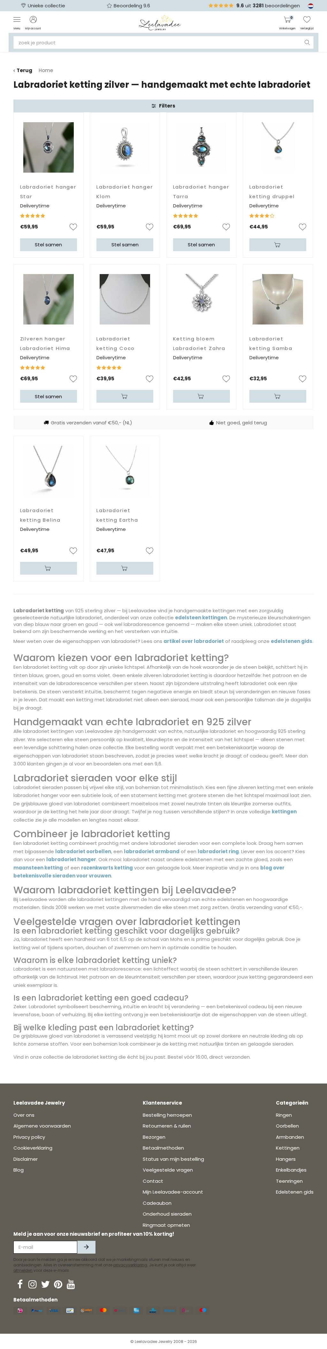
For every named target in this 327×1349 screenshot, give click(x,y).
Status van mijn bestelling (173, 1159)
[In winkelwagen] (277, 244)
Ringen (284, 1115)
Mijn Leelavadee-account (173, 1192)
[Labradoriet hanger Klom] (125, 147)
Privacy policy (29, 1137)
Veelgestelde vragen (168, 1169)
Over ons (23, 1115)
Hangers (286, 1159)
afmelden (23, 1270)
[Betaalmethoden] (20, 1311)
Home (46, 70)
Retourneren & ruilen (167, 1125)
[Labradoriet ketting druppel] (278, 147)
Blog (18, 1169)
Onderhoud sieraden (167, 1214)
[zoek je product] (307, 42)
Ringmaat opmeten (166, 1225)
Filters (167, 105)
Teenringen (289, 1181)
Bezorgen (154, 1137)
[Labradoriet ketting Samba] (278, 299)
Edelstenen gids (295, 1192)
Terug (24, 70)
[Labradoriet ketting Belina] (48, 471)
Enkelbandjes (291, 1169)
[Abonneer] (86, 1247)
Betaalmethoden (163, 1147)
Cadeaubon (157, 1203)
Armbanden (290, 1137)
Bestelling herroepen (167, 1115)
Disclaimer (25, 1159)
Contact (153, 1181)
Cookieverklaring (32, 1147)
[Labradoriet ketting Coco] (125, 299)
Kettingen (288, 1147)
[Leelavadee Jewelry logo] (160, 22)
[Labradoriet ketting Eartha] (125, 471)
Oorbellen (287, 1125)
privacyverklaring (130, 1265)
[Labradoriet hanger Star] (48, 147)
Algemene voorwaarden (42, 1125)
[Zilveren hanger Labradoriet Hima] (48, 299)
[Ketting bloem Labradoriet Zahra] (201, 299)
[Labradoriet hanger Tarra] (201, 147)
